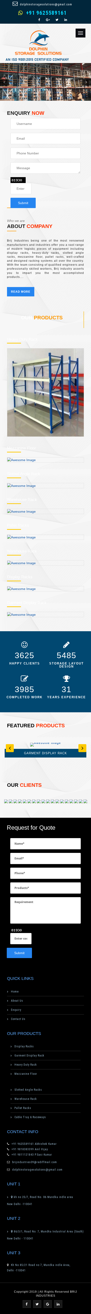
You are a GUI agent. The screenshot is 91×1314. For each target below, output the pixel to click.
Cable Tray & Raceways (30, 1117)
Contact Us (18, 1019)
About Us (17, 1000)
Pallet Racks (18, 525)
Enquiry (16, 1010)
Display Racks (19, 577)
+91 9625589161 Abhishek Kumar (33, 1144)
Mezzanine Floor (21, 448)
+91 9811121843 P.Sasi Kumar (31, 1154)
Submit (23, 203)
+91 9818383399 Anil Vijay (29, 1149)
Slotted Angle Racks (28, 1089)
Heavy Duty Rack (22, 339)
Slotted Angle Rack (23, 474)
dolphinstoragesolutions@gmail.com (46, 4)
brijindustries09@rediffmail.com (34, 1162)
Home (15, 991)
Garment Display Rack (27, 603)
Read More (20, 291)
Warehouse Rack (22, 499)
